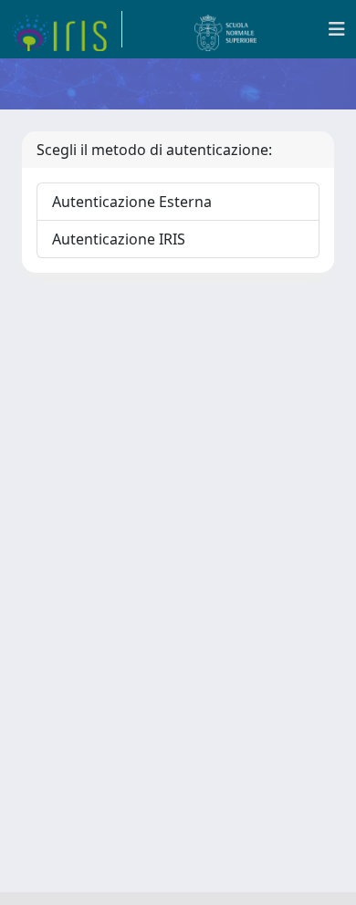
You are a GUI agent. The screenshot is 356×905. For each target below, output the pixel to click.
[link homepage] (66, 29)
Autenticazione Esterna (132, 202)
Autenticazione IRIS (118, 239)
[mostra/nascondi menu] (337, 29)
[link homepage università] (225, 29)
